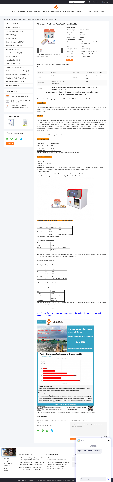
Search (87, 2)
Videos (29, 12)
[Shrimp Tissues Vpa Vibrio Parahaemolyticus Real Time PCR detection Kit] (7, 106)
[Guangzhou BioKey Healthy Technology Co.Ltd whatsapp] (12, 139)
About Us (46, 12)
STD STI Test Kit (11, 38)
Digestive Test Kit (11, 49)
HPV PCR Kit (10, 35)
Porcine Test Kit (11, 56)
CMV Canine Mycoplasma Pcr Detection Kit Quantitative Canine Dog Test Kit (58, 458)
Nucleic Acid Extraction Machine (16, 71)
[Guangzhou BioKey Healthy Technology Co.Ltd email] (8, 139)
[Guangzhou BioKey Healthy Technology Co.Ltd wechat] (17, 139)
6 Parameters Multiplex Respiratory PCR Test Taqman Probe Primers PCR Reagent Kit (31, 459)
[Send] (108, 479)
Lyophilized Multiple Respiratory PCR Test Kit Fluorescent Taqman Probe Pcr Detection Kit (31, 468)
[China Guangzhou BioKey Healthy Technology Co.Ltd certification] (11, 122)
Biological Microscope (13, 85)
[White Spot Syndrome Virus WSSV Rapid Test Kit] (7, 101)
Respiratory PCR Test (12, 45)
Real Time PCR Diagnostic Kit (19, 96)
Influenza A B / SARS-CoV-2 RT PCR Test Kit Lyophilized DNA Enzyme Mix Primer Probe (32, 464)
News (89, 12)
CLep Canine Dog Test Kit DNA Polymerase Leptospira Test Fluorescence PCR (55, 468)
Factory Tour (56, 12)
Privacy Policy (21, 480)
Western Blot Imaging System (15, 82)
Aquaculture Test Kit (21, 19)
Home (13, 12)
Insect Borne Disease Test (14, 67)
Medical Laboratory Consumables (16, 74)
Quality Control (69, 12)
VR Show (37, 12)
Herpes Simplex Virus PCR (14, 42)
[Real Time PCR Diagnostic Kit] (7, 96)
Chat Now (95, 2)
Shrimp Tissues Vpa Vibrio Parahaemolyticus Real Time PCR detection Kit (20, 107)
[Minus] (109, 440)
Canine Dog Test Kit (12, 60)
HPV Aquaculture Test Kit (62, 412)
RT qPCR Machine (11, 27)
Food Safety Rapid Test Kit (14, 78)
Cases (96, 12)
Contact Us (81, 12)
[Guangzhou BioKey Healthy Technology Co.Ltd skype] (22, 139)
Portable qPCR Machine (13, 31)
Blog (102, 12)
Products (21, 12)
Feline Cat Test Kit (11, 64)
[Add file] (78, 479)
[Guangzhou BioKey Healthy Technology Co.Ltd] (56, 7)
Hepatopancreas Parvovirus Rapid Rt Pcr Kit (82, 412)
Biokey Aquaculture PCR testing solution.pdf (49, 135)
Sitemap (6, 470)
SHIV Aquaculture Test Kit (47, 412)
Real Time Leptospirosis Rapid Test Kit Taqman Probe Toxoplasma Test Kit (58, 463)
